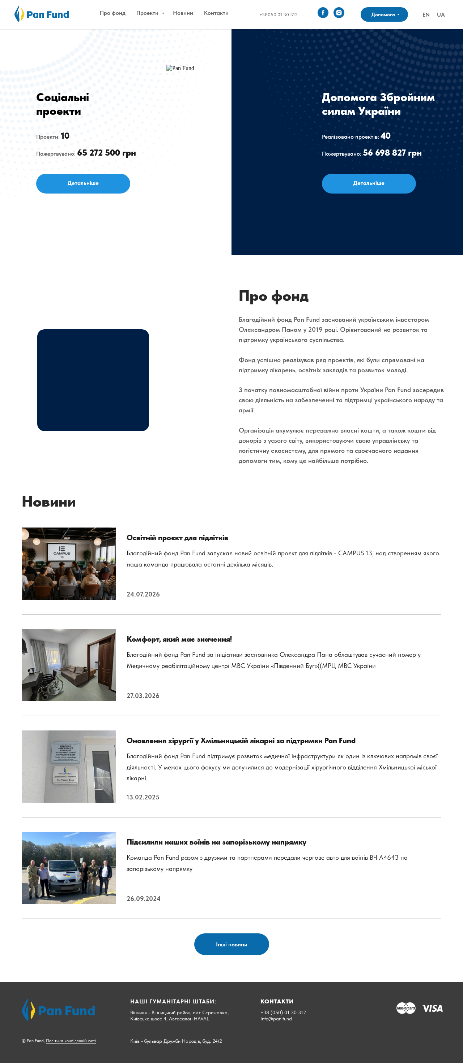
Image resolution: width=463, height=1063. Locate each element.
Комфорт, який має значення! (179, 638)
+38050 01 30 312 (278, 14)
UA (441, 14)
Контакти (216, 12)
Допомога (383, 14)
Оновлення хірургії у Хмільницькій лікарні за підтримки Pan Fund (241, 740)
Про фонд (113, 12)
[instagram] (339, 12)
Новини (183, 12)
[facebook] (323, 12)
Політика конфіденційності (71, 1040)
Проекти (148, 12)
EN (426, 14)
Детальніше (83, 182)
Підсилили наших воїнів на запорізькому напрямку (216, 841)
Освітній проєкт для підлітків (177, 537)
